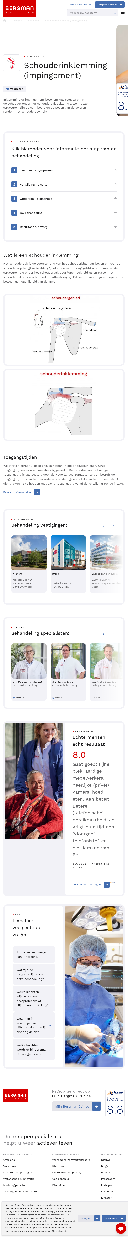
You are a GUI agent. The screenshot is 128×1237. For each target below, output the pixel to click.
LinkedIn (106, 1197)
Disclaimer (59, 1185)
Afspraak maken (108, 4)
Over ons (9, 1159)
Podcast (106, 1172)
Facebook (107, 1191)
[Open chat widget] (121, 1228)
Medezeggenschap (15, 1185)
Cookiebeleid (60, 1178)
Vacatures (9, 1166)
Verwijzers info (78, 4)
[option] (29, 564)
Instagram (107, 1185)
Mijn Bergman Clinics (72, 1106)
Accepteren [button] (111, 1218)
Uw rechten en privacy (66, 1172)
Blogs (104, 1166)
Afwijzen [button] (86, 1218)
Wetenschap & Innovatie (18, 1178)
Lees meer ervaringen (87, 884)
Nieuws (105, 1159)
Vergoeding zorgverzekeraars (71, 1159)
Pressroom (108, 1178)
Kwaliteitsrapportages (17, 1172)
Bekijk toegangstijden (17, 492)
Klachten (58, 1166)
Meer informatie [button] (60, 1231)
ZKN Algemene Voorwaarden (21, 1191)
